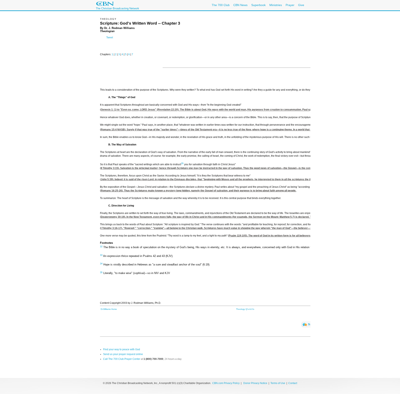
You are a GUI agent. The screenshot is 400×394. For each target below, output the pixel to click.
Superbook (258, 5)
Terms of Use (278, 383)
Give (301, 5)
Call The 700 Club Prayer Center (121, 359)
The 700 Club (221, 5)
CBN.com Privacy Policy (226, 383)
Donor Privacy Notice (255, 383)
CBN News (240, 5)
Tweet (109, 37)
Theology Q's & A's (245, 309)
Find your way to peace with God (121, 349)
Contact (292, 383)
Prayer (290, 5)
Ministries (275, 5)
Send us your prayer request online (123, 354)
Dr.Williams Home (109, 309)
